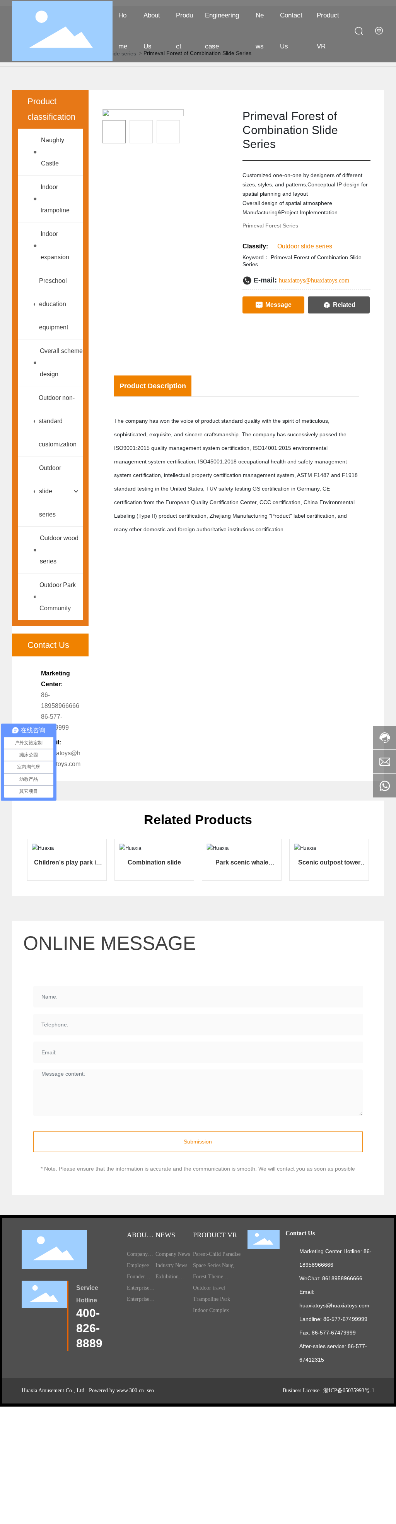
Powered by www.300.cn (115, 1390)
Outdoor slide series (304, 246)
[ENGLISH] (379, 31)
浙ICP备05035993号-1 (348, 1390)
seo (149, 1390)
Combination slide (154, 862)
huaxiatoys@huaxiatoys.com (314, 280)
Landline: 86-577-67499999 (333, 1319)
